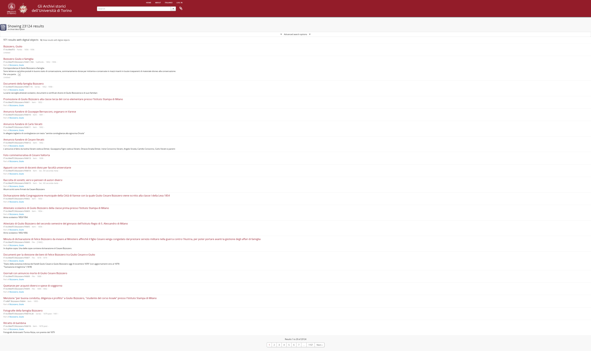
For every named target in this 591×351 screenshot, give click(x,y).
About (158, 2)
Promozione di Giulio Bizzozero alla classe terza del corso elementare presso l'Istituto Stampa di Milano (63, 99)
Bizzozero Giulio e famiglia (18, 59)
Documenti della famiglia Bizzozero (23, 83)
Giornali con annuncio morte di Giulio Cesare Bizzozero (35, 273)
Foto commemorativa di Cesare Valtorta (26, 155)
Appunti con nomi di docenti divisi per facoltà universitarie (37, 167)
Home (148, 2)
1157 (310, 344)
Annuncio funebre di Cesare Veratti (23, 139)
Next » (319, 344)
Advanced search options (295, 34)
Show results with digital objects (56, 40)
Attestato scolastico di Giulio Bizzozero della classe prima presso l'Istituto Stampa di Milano (56, 208)
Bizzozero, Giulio (12, 46)
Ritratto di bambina (14, 323)
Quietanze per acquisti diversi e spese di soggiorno (32, 285)
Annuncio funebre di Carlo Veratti (22, 124)
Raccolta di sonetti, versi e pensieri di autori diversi (32, 180)
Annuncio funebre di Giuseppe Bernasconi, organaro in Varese (39, 111)
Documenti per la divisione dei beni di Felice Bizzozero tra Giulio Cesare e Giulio (49, 254)
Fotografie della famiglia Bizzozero (23, 310)
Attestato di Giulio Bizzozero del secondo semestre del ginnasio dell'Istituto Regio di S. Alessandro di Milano (65, 223)
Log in (180, 2)
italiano (169, 2)
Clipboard (181, 8)
